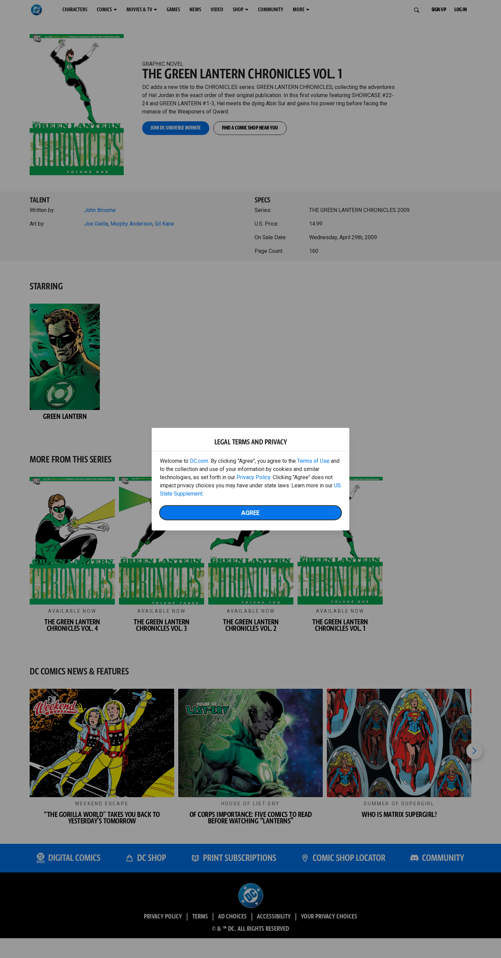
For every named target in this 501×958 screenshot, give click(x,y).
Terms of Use (313, 460)
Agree (250, 512)
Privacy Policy (253, 477)
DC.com (199, 460)
